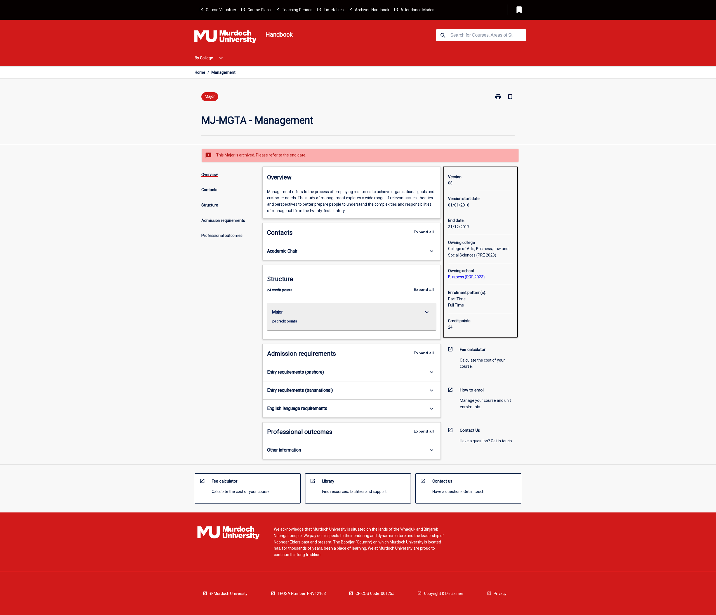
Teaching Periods (297, 10)
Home (200, 72)
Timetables (334, 10)
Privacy (500, 593)
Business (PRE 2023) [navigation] (466, 277)
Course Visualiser (221, 10)
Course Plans (259, 10)
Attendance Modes (417, 10)
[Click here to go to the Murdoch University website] (225, 37)
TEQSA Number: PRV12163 (301, 593)
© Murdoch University (228, 593)
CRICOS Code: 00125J (374, 593)
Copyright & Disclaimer (444, 593)
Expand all (424, 232)
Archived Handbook (372, 10)
